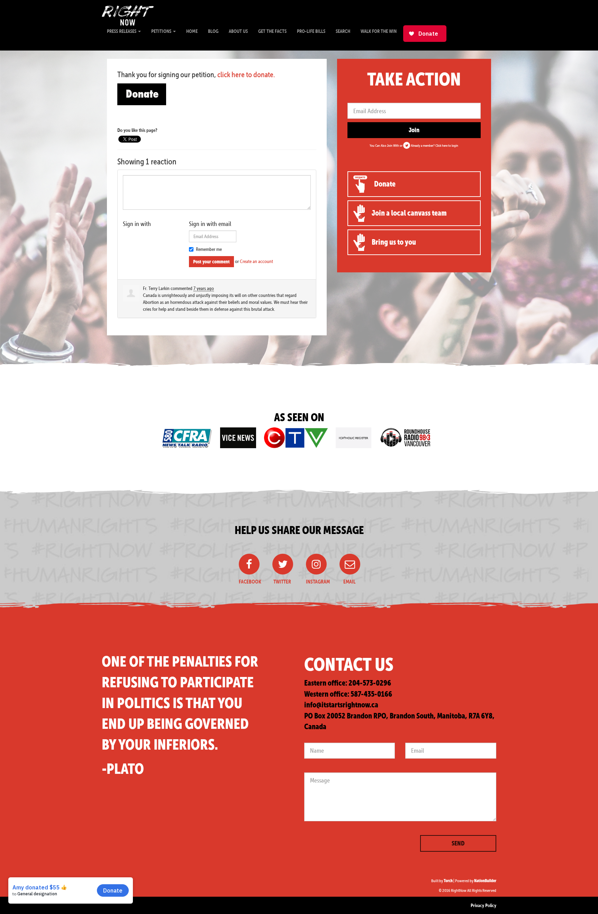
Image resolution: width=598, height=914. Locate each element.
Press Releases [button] (122, 31)
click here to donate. (246, 74)
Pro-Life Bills (311, 31)
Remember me (209, 249)
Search (343, 31)
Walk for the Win (379, 31)
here (444, 145)
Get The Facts (272, 31)
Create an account (256, 261)
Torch (448, 880)
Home (192, 31)
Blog (213, 31)
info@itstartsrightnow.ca (341, 704)
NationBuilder (485, 880)
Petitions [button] (161, 31)
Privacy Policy (483, 905)
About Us (238, 31)
